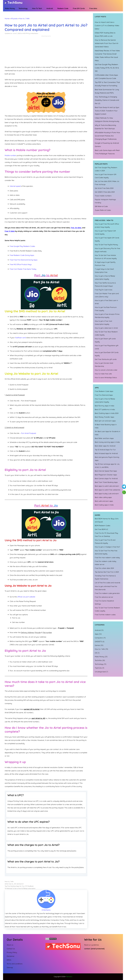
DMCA (9, 960)
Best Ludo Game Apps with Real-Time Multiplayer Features (107, 152)
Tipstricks (98, 668)
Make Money (10, 8)
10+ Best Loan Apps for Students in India (107, 433)
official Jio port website (26, 597)
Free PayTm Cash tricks (103, 290)
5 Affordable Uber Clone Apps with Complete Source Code (106, 76)
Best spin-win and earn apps (105, 421)
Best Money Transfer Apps (104, 417)
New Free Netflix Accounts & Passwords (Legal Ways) (105, 284)
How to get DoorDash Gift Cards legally (106, 353)
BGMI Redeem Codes (102, 525)
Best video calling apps (103, 497)
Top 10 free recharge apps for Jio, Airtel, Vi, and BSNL (107, 465)
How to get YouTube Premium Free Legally (106, 308)
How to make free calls (103, 374)
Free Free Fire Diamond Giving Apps (23, 260)
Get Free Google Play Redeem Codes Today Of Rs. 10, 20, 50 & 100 (107, 67)
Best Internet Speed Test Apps (106, 471)
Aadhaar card (20, 338)
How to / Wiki (24, 18)
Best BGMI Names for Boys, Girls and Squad (106, 520)
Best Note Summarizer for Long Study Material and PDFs (107, 91)
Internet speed (15, 186)
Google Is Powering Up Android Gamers (107, 144)
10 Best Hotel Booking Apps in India (106, 426)
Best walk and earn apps (104, 501)
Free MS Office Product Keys (21, 264)
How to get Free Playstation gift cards (106, 347)
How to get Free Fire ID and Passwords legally (105, 541)
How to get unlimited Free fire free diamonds (106, 587)
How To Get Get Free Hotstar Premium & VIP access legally (106, 256)
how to (11, 884)
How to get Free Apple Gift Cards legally (107, 239)
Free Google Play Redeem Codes (22, 246)
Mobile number (10, 155)
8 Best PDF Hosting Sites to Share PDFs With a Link (105, 34)
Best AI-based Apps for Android (106, 453)
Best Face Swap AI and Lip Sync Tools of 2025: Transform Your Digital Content (107, 110)
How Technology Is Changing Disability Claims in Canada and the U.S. (107, 100)
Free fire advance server (104, 597)
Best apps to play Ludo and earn (107, 494)
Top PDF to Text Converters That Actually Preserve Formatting (107, 84)
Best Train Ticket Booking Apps (106, 482)
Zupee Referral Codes (103, 210)
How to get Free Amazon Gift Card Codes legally (105, 175)
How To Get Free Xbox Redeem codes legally (106, 333)
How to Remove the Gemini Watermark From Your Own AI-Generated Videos (107, 43)
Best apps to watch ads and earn (107, 486)
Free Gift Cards (79, 8)
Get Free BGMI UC (101, 529)
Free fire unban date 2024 (104, 568)
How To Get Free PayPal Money (106, 245)
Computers (99, 638)
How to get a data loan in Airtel (106, 328)
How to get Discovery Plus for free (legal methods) (107, 249)
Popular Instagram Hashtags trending (105, 201)
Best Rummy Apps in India (104, 406)
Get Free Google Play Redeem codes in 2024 (106, 169)
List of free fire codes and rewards (107, 583)
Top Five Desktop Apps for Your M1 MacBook (19, 886)
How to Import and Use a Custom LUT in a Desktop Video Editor (107, 25)
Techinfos (98, 660)
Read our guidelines (91, 945)
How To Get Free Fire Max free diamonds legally (106, 552)
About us (10, 945)
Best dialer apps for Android (105, 446)
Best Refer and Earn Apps (104, 438)
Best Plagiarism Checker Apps (106, 475)
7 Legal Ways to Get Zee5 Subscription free (104, 270)
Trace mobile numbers (103, 196)
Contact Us (11, 949)
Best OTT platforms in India (105, 409)
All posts (14, 18)
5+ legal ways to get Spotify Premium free (105, 263)
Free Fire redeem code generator (107, 593)
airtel (6, 884)
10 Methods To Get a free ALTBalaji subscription (20, 888)
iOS (96, 653)
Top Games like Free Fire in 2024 (107, 572)
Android (49, 8)
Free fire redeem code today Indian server (105, 562)
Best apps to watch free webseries (107, 490)
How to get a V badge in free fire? (107, 547)
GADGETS (98, 641)
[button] (103, 8)
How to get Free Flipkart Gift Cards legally (105, 232)
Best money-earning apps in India (107, 442)
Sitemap (10, 967)
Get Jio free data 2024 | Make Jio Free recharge (107, 182)
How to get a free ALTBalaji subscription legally (105, 277)
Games (97, 645)
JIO (15, 884)
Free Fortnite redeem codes (105, 615)
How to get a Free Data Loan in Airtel (106, 301)
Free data (93, 8)
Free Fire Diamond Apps (104, 395)
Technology (23, 8)
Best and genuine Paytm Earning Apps (107, 458)
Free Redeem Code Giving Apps (22, 255)
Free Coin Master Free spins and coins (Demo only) (107, 295)
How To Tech (37, 8)
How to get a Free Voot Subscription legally (103, 322)
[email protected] (98, 949)
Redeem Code (62, 8)
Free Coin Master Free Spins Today (23, 269)
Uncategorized (100, 672)
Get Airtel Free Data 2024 (104, 188)
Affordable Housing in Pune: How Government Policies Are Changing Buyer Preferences (107, 135)
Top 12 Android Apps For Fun (105, 450)
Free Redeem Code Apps (104, 391)
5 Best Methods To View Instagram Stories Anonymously (107, 119)
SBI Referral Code (101, 206)
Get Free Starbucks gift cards (105, 359)
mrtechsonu (46, 910)
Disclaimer (10, 956)
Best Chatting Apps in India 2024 (106, 413)
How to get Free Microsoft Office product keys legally (107, 225)
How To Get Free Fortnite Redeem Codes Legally (107, 609)
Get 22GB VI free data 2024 (105, 192)
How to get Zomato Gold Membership (104, 364)
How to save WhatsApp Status (106, 377)
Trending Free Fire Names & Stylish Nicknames (105, 577)
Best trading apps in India (104, 505)
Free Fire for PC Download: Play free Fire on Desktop (106, 534)
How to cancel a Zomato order (106, 370)
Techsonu (69, 976)
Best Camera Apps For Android (106, 478)
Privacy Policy (12, 952)
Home (7, 18)
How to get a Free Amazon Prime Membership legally (107, 315)
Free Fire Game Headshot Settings (104, 602)
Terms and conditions (14, 964)
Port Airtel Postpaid (28, 433)
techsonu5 (20, 884)
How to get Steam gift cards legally (105, 340)
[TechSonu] (14, 3)
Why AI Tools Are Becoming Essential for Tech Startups (105, 127)
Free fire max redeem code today (107, 557)
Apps (96, 634)
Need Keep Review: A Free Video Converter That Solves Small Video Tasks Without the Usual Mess (107, 56)
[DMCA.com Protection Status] (51, 939)
